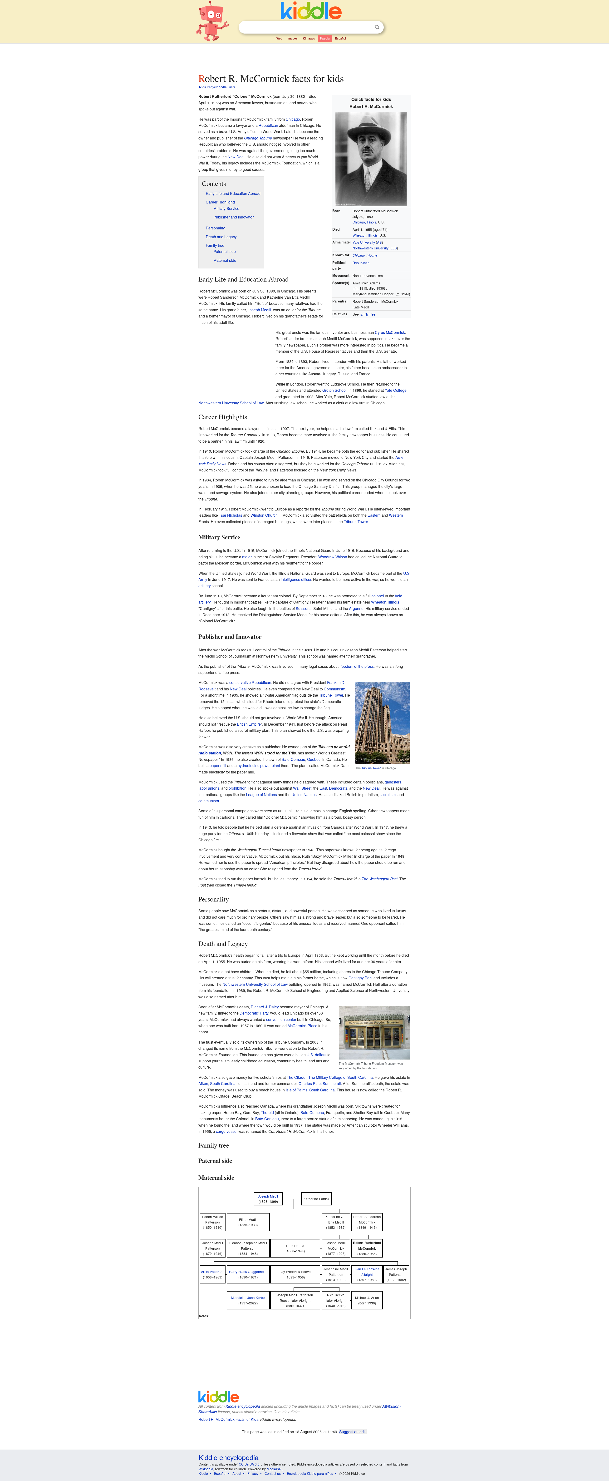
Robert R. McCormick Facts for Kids (228, 1419)
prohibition (237, 788)
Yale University (364, 242)
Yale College (396, 390)
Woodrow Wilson (332, 557)
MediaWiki (274, 1468)
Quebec (313, 759)
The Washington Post (380, 879)
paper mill (218, 765)
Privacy (252, 1473)
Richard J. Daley (265, 1007)
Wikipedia (206, 1468)
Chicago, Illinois (364, 221)
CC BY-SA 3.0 (249, 1464)
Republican (361, 262)
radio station (209, 753)
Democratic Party (254, 1013)
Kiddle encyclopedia (243, 1406)
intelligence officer (296, 579)
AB (379, 242)
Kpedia (325, 38)
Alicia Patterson (212, 1271)
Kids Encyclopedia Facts (217, 86)
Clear (367, 27)
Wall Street (302, 788)
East (323, 788)
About (236, 1473)
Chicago (293, 119)
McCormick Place (302, 1025)
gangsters (393, 782)
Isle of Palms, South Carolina (310, 1090)
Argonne (356, 608)
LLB (394, 247)
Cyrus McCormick (390, 332)
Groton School (334, 390)
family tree (367, 314)
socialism (388, 794)
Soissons (303, 608)
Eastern (374, 515)
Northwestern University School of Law (231, 403)
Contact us (273, 1473)
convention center (281, 1019)
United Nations (304, 794)
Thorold (267, 1112)
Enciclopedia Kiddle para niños (310, 1473)
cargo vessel (226, 1131)
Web (279, 38)
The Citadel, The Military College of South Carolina (330, 1077)
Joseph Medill (259, 309)
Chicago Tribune (365, 255)
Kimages (309, 38)
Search (377, 27)
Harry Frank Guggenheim (248, 1271)
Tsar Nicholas (230, 515)
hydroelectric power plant (259, 765)
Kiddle (203, 1473)
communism (208, 800)
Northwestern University (370, 247)
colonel (378, 596)
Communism (334, 689)
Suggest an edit (352, 1431)
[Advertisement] (304, 57)
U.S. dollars (316, 1054)
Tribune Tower (356, 521)
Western (396, 515)
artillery (204, 585)
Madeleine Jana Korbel (248, 1297)
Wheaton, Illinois (365, 235)
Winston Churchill (265, 515)
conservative (240, 682)
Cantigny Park (361, 978)
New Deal (236, 156)
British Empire (249, 724)
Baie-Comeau (293, 759)
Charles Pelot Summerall (320, 1083)
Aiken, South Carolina (217, 1083)
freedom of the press (356, 666)
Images (293, 38)
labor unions (208, 788)
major (247, 557)
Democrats (338, 788)
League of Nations (261, 794)
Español (340, 38)
